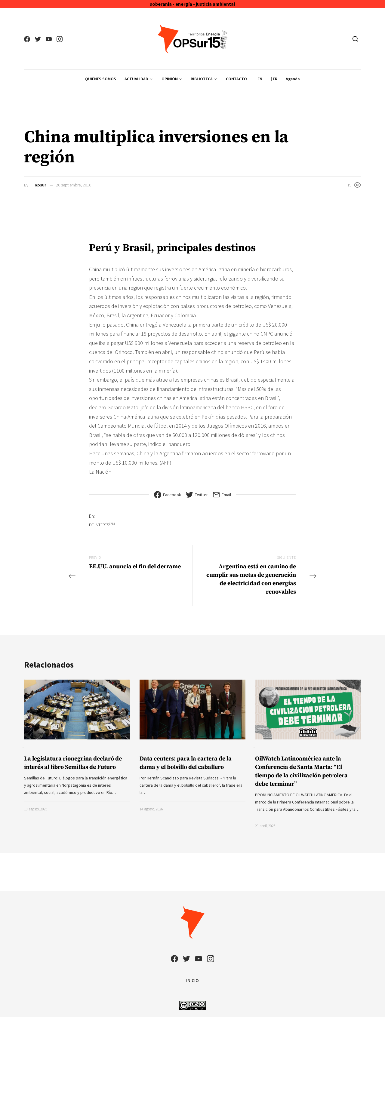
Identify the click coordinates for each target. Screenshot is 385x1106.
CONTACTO (236, 78)
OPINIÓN (170, 78)
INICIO (192, 980)
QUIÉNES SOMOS (100, 78)
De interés (102, 524)
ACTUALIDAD (136, 78)
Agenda (293, 78)
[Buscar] (355, 39)
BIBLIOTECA (202, 78)
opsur (40, 185)
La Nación (100, 471)
